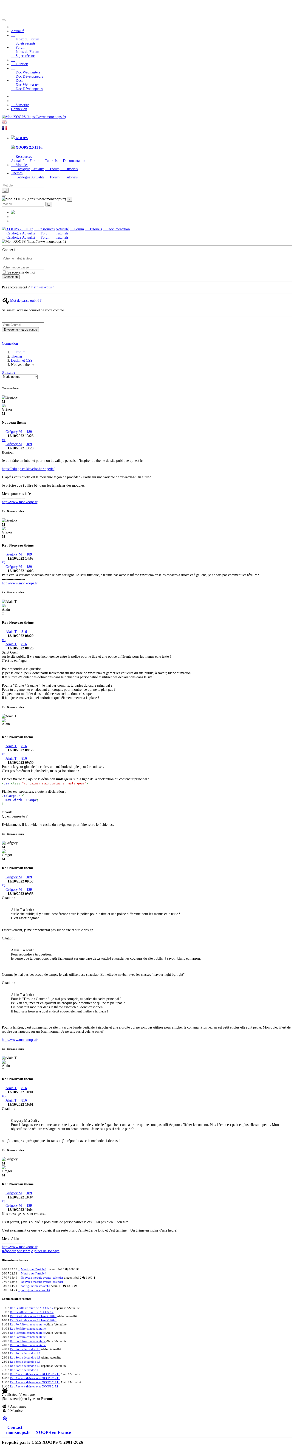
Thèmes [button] (17, 173)
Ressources (23, 156)
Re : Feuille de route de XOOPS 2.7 (32, 1308)
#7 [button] (4, 1201)
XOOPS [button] (21, 138)
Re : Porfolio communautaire (28, 1324)
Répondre (9, 1251)
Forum (34, 161)
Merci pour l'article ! (33, 1269)
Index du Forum (27, 39)
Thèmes (17, 356)
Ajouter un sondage (45, 1251)
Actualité (17, 31)
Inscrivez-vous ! (42, 287)
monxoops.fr (18, 1432)
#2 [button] (4, 562)
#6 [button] (4, 1096)
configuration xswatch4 (35, 1286)
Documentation (73, 161)
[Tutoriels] (13, 60)
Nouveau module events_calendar (42, 1277)
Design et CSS (21, 360)
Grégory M (14, 432)
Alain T (11, 632)
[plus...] (5, 1418)
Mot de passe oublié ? (26, 300)
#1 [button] (4, 440)
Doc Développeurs (29, 76)
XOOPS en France (53, 1432)
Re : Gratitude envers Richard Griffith (33, 1316)
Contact (14, 1427)
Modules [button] (21, 165)
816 (24, 632)
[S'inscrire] (13, 97)
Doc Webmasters (27, 72)
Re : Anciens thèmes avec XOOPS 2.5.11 (35, 1374)
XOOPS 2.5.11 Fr (19, 229)
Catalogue (22, 169)
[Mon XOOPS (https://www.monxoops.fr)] (34, 117)
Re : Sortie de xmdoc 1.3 (25, 1349)
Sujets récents (25, 43)
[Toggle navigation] (4, 20)
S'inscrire (22, 105)
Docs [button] (19, 80)
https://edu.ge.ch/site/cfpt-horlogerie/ (28, 469)
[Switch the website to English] (4, 123)
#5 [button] (4, 885)
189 (29, 432)
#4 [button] (4, 754)
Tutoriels (21, 64)
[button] (13, 35)
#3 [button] (4, 640)
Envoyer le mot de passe (20, 329)
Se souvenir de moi (20, 272)
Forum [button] (20, 47)
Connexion (19, 109)
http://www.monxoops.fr (19, 502)
